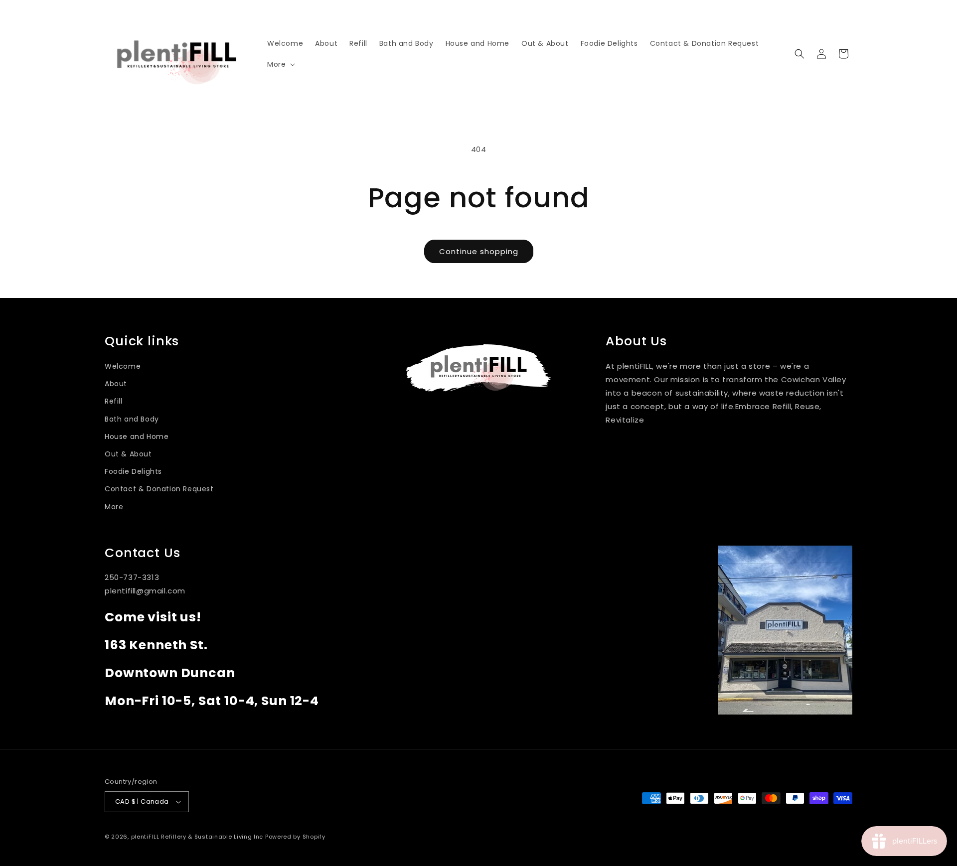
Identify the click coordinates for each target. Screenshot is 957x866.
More (114, 507)
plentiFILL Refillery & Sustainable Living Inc (197, 837)
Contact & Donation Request (159, 489)
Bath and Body (132, 419)
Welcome (123, 366)
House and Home (136, 436)
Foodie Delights (133, 471)
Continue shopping (478, 251)
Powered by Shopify (295, 837)
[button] (280, 64)
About (116, 384)
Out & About (128, 454)
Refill (114, 401)
